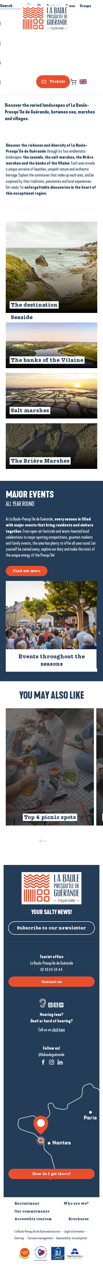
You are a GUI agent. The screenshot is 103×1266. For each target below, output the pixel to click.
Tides (92, 624)
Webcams (92, 638)
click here (58, 1029)
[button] (83, 81)
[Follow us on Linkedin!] (60, 1062)
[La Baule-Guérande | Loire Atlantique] (45, 18)
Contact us (51, 982)
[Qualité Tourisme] (41, 1253)
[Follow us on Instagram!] (52, 1062)
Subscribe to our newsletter (51, 928)
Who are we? (76, 1203)
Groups (85, 6)
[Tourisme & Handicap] (58, 1253)
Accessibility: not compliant (71, 1238)
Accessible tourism (33, 1219)
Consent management (40, 1238)
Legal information (74, 1231)
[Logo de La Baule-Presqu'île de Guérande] (51, 888)
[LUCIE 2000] (25, 1253)
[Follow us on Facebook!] (43, 1062)
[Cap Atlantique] (75, 1253)
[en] (83, 81)
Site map (19, 1238)
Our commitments (31, 1211)
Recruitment (26, 1203)
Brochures (92, 664)
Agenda (92, 651)
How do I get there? (51, 1174)
